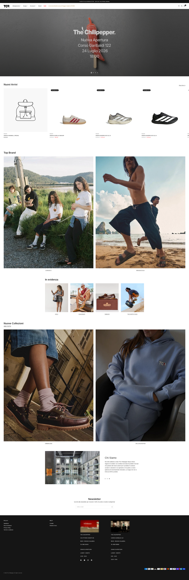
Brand (39, 6)
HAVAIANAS (82, 314)
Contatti (51, 523)
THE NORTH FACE (132, 314)
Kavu (56, 314)
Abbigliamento (16, 6)
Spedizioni (6, 523)
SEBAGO (107, 314)
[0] (184, 6)
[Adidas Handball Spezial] (25, 110)
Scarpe (25, 6)
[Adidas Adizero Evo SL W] (117, 110)
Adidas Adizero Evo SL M (149, 135)
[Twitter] (85, 560)
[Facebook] (82, 560)
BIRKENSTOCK (140, 270)
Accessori (32, 6)
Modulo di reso (53, 525)
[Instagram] (89, 560)
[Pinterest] (92, 560)
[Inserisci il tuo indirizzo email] (111, 507)
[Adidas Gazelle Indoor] (71, 110)
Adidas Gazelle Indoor (57, 135)
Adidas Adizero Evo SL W (103, 135)
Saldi (45, 6)
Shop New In (182, 85)
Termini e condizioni (8, 529)
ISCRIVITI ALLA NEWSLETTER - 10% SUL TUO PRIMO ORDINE (94, 1)
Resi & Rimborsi (8, 525)
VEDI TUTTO (7, 326)
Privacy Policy (7, 527)
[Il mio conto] (179, 6)
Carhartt (48, 270)
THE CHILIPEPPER (140, 443)
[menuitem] (16, 6)
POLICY (6, 520)
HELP (51, 520)
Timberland (48, 443)
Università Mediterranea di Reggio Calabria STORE (61, 6)
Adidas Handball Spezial (11, 135)
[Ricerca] (181, 6)
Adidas (5, 133)
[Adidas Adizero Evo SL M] (163, 110)
